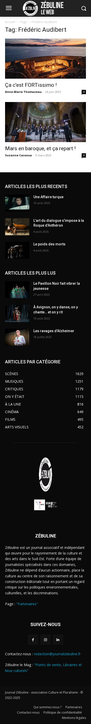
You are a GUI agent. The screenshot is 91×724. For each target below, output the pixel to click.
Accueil (10, 22)
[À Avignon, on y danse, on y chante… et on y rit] (17, 313)
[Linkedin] (58, 640)
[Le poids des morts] (17, 250)
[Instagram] (45, 640)
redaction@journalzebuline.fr (57, 653)
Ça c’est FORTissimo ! (31, 85)
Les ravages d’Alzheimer (53, 331)
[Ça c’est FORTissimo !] (45, 59)
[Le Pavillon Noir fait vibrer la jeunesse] (17, 289)
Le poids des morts (49, 244)
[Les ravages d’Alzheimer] (17, 337)
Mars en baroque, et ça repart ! (40, 148)
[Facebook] (33, 640)
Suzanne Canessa (18, 155)
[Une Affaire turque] (17, 203)
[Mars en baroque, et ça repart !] (45, 122)
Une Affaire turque (48, 197)
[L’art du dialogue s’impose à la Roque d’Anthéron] (17, 226)
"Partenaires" (27, 603)
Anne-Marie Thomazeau (23, 92)
